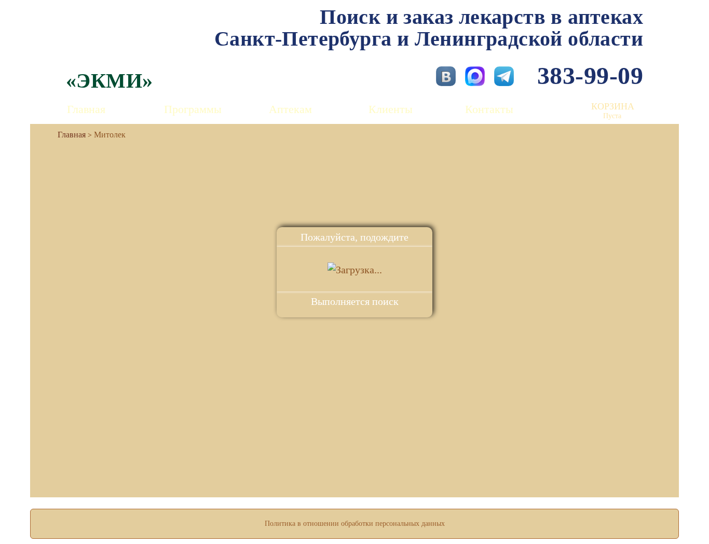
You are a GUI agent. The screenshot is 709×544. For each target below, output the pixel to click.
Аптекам (290, 109)
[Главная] (67, 134)
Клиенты (391, 109)
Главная (86, 109)
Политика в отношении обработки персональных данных (355, 523)
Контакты (489, 109)
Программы (193, 109)
